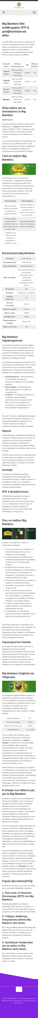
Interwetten (22, 866)
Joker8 (15, 126)
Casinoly (6, 80)
